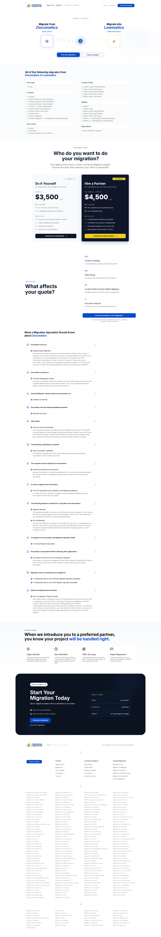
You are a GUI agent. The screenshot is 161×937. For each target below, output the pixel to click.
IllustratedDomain (63, 745)
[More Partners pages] (108, 5)
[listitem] (55, 208)
